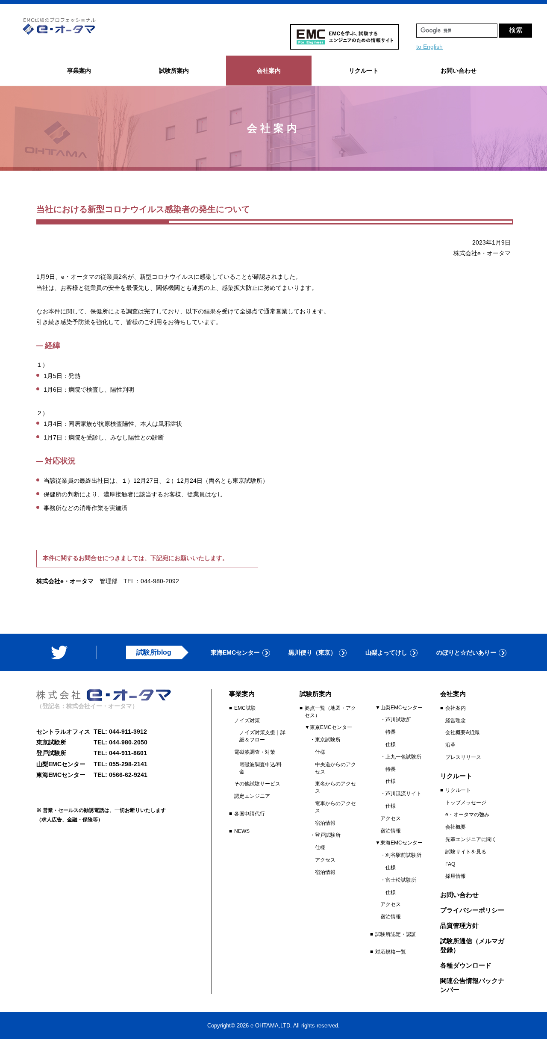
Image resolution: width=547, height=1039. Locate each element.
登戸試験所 (328, 835)
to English (429, 46)
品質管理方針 (459, 925)
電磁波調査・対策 (254, 752)
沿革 (450, 745)
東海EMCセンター (235, 652)
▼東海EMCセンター (399, 843)
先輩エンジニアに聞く (471, 839)
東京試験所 (328, 740)
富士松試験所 (400, 880)
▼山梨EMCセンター (399, 708)
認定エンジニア (252, 796)
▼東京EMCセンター (328, 727)
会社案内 (455, 708)
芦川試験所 (398, 720)
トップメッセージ (465, 803)
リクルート (458, 790)
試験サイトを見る (465, 852)
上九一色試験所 (403, 757)
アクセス (325, 860)
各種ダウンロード (465, 965)
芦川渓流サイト (403, 794)
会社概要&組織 (462, 732)
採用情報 (455, 876)
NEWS (242, 831)
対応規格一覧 (390, 952)
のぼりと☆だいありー (466, 652)
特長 (390, 732)
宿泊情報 (325, 823)
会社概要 (455, 827)
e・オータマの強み (467, 815)
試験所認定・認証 (395, 934)
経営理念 (455, 720)
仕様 (320, 752)
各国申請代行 (249, 814)
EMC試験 (245, 708)
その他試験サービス (257, 784)
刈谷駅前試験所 (403, 855)
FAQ (450, 864)
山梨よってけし (386, 652)
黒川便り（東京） (312, 652)
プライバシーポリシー (472, 910)
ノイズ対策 (247, 720)
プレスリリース (463, 757)
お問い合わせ (458, 70)
